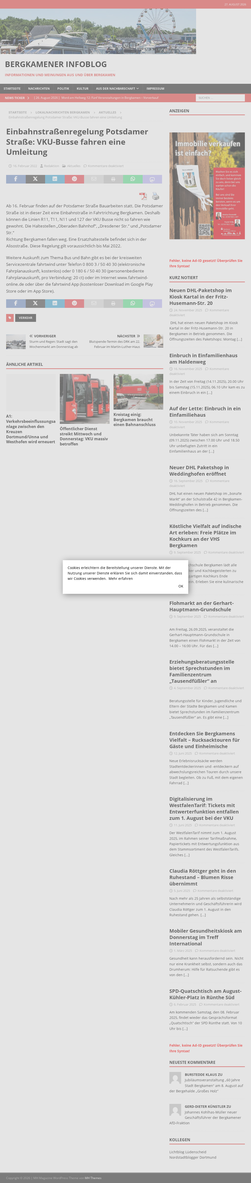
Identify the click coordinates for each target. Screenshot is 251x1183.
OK (180, 586)
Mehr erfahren (121, 578)
